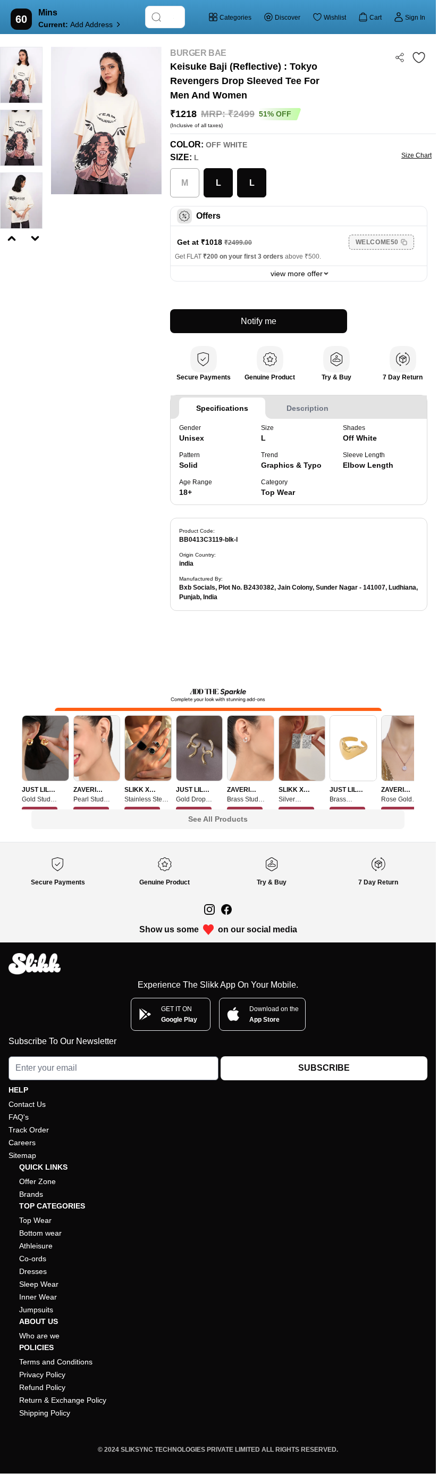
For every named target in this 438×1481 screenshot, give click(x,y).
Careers (22, 1142)
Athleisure (36, 1246)
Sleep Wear (38, 1284)
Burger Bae (198, 52)
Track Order (29, 1130)
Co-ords (32, 1258)
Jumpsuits (36, 1309)
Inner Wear (38, 1297)
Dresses (33, 1271)
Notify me (258, 321)
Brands (31, 1194)
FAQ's (19, 1117)
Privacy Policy (42, 1374)
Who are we (39, 1335)
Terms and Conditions (55, 1362)
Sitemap (22, 1155)
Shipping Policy (44, 1413)
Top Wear (35, 1220)
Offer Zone (37, 1181)
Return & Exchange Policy (62, 1400)
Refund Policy (42, 1387)
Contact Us (27, 1104)
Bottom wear (40, 1233)
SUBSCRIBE (324, 1067)
